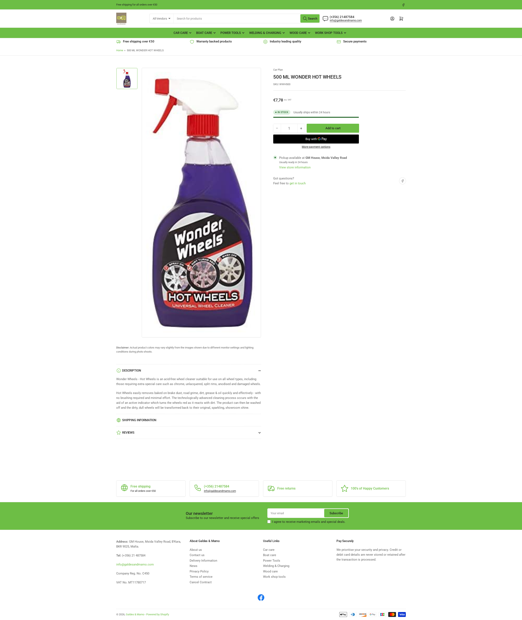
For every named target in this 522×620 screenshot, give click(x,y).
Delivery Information (203, 560)
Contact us (197, 555)
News (193, 566)
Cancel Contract (201, 582)
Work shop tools (329, 33)
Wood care (298, 33)
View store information (295, 167)
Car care (181, 33)
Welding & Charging (265, 33)
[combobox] (247, 18)
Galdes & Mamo (135, 614)
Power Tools (230, 33)
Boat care (204, 33)
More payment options (316, 146)
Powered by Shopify (157, 614)
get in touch (298, 183)
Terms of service (201, 577)
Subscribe (336, 513)
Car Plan (278, 69)
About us (196, 550)
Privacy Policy (199, 571)
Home (119, 50)
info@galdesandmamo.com (346, 20)
